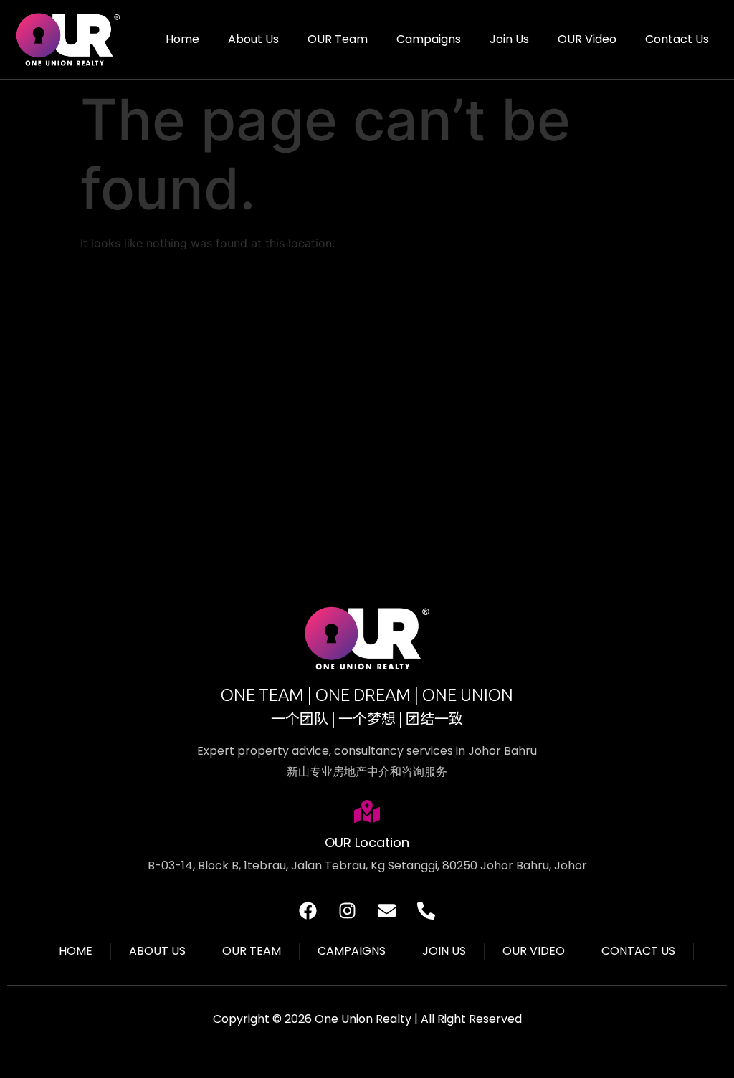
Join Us (509, 39)
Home (182, 39)
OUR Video (587, 39)
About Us (253, 39)
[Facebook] (308, 910)
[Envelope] (387, 910)
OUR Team (338, 39)
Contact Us (677, 39)
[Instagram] (348, 910)
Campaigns (428, 39)
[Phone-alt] (426, 910)
